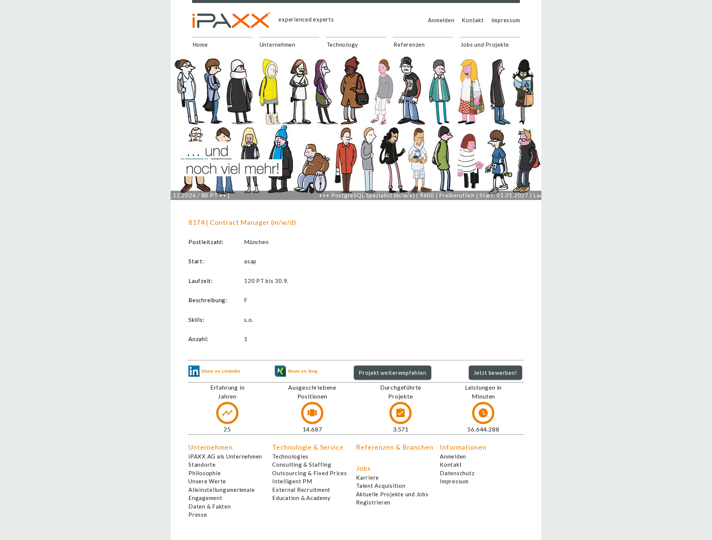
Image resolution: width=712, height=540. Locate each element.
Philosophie (204, 473)
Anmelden (441, 20)
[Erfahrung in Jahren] (227, 413)
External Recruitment (301, 489)
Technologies (290, 456)
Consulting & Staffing (302, 464)
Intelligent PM (292, 481)
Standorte (202, 464)
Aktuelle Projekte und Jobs (392, 494)
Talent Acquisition (381, 485)
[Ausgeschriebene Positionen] (312, 413)
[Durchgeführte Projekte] (400, 413)
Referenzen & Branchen (395, 447)
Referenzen (409, 44)
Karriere (367, 477)
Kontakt (473, 20)
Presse (197, 514)
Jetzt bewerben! (495, 372)
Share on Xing (303, 371)
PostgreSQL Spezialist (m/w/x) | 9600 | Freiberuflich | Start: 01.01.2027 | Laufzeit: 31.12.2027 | (442, 195)
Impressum (505, 20)
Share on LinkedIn (220, 371)
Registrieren (373, 502)
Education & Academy (301, 497)
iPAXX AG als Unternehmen (225, 456)
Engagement (205, 497)
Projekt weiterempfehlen (392, 372)
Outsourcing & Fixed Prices (309, 473)
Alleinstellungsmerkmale (221, 489)
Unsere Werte (207, 481)
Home (200, 44)
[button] (392, 373)
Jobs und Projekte (485, 44)
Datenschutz (457, 473)
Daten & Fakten (209, 506)
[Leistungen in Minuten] (483, 413)
